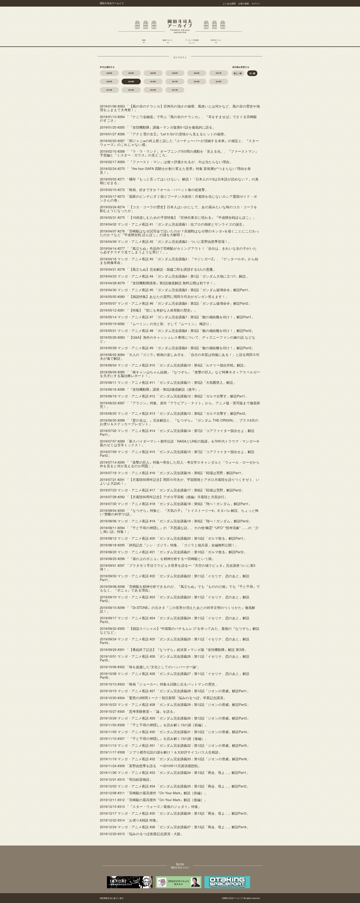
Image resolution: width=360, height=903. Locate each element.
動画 (144, 40)
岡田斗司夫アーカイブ (112, 3)
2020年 (109, 81)
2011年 (175, 90)
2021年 (218, 73)
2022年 (197, 73)
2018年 (153, 81)
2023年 (175, 73)
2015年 (218, 81)
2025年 (131, 73)
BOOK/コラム (216, 40)
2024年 (153, 73)
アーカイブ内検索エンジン (192, 41)
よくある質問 (229, 3)
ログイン (256, 3)
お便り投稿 (243, 3)
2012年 (153, 90)
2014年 (109, 90)
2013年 (131, 90)
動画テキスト (168, 40)
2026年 (109, 73)
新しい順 (238, 73)
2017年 (175, 81)
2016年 (197, 81)
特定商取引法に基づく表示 (111, 898)
